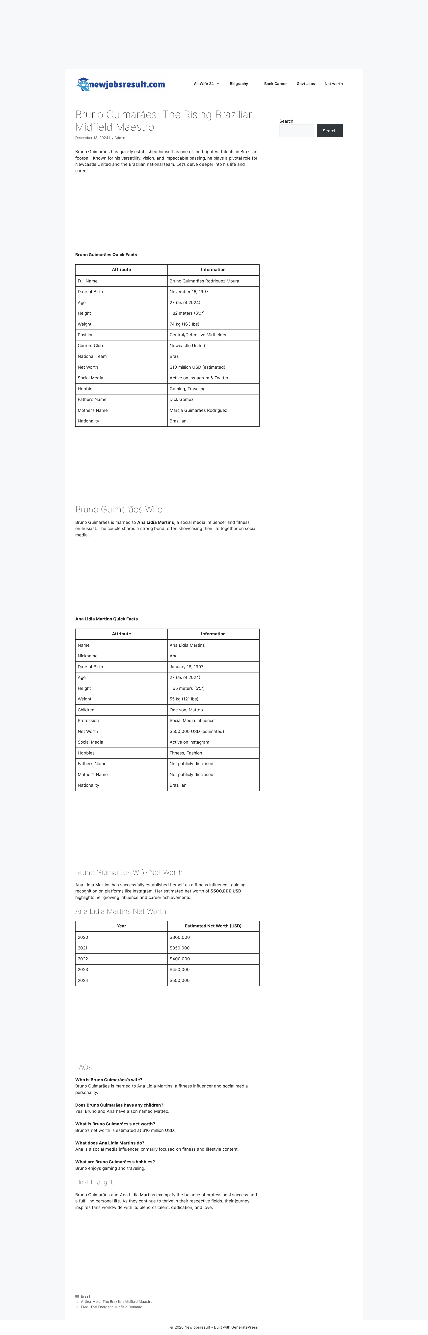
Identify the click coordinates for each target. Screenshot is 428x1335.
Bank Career (275, 83)
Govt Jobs (306, 83)
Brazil (85, 1296)
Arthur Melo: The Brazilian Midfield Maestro (117, 1301)
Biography (239, 83)
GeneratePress (244, 1327)
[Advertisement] (148, 34)
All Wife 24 (204, 83)
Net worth (334, 83)
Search (286, 121)
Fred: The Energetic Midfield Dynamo (111, 1307)
